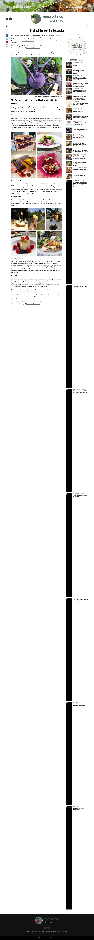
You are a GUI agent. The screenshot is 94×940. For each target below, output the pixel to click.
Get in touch (49, 26)
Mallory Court (58, 96)
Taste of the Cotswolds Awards (60, 26)
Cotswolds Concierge (28, 41)
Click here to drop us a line (33, 48)
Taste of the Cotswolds (32, 26)
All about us (41, 26)
